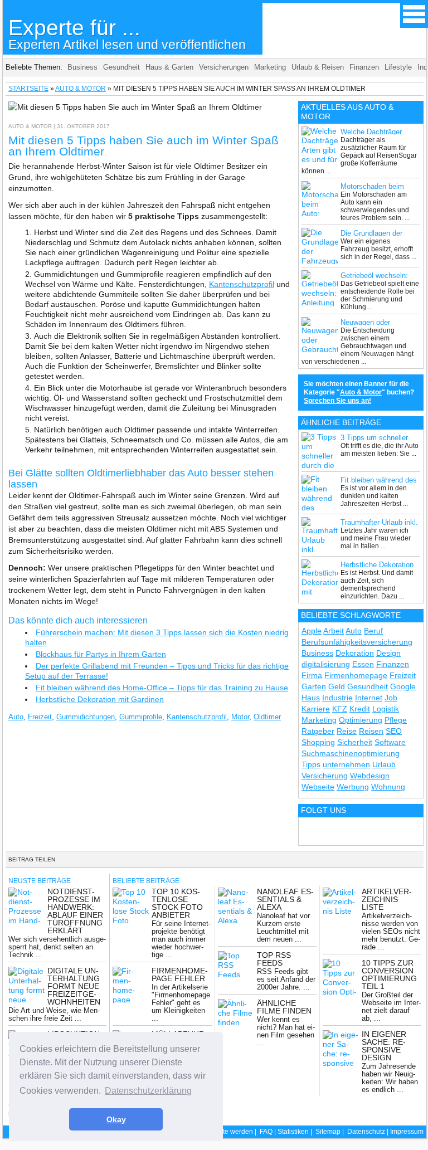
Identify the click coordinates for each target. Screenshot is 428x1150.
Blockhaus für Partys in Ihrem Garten (101, 654)
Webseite (317, 786)
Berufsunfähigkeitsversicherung (356, 641)
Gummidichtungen (85, 717)
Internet (368, 697)
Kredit (359, 708)
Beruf (373, 630)
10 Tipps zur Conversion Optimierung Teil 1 (389, 974)
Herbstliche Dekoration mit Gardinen (100, 699)
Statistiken (293, 1132)
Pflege (396, 719)
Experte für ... (127, 34)
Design (388, 653)
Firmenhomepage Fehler (180, 974)
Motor (240, 717)
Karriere (315, 708)
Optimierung (360, 719)
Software (390, 742)
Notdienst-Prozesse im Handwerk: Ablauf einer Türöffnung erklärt (75, 911)
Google (403, 686)
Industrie (337, 697)
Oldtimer (267, 717)
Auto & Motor (80, 88)
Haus (310, 697)
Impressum (407, 1132)
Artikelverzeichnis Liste (387, 899)
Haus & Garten (169, 67)
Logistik (385, 708)
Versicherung (324, 775)
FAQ (266, 1132)
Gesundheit (121, 67)
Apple (311, 630)
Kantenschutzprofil (241, 284)
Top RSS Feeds (274, 959)
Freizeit (40, 717)
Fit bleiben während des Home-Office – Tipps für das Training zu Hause (162, 687)
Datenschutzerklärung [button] (148, 1090)
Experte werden (229, 1132)
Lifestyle (398, 67)
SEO (394, 731)
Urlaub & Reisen (317, 67)
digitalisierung (325, 664)
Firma (311, 675)
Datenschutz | (368, 1132)
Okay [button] (116, 1119)
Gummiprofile (140, 717)
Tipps (310, 764)
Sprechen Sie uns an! (337, 401)
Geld (336, 686)
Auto (15, 717)
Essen (363, 664)
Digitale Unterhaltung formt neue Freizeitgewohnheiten (73, 986)
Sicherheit (354, 742)
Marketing (270, 67)
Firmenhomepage (355, 675)
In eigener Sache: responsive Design (384, 1046)
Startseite (28, 88)
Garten (313, 686)
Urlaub (384, 764)
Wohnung (388, 786)
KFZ (339, 708)
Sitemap (328, 1132)
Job (391, 697)
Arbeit (333, 630)
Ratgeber (317, 731)
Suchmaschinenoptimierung (350, 753)
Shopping (318, 742)
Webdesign (370, 775)
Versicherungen (224, 67)
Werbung (353, 786)
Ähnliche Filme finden (284, 1006)
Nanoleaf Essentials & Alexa (285, 899)
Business (82, 67)
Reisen (371, 731)
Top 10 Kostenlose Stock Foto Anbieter (177, 903)
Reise (347, 731)
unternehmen (346, 764)
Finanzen (364, 67)
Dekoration (354, 653)
